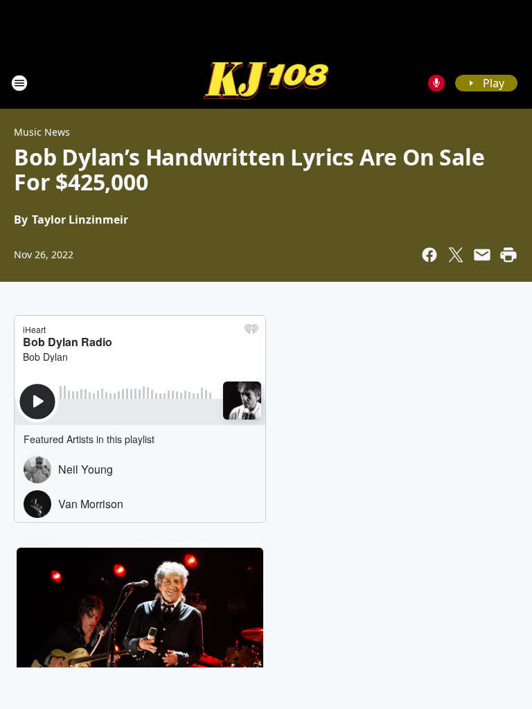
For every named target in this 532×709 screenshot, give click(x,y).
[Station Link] (266, 82)
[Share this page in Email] (482, 254)
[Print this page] (508, 254)
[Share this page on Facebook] (429, 254)
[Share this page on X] (456, 254)
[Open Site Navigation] (19, 83)
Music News (42, 131)
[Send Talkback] (436, 83)
